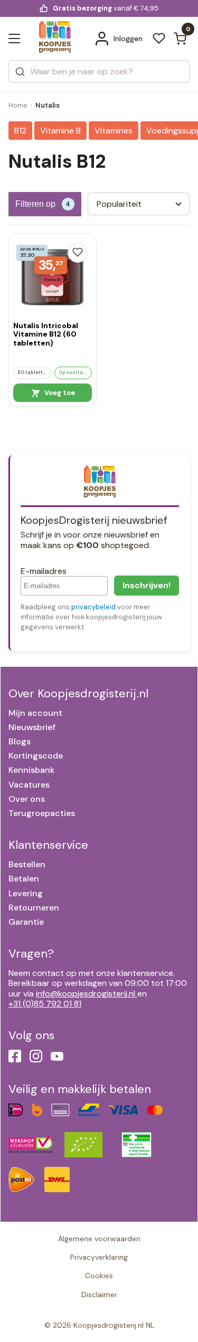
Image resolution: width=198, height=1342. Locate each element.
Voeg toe (59, 392)
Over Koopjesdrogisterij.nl (78, 693)
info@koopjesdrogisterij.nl (85, 993)
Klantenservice (48, 844)
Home (17, 105)
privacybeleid (93, 606)
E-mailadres (44, 571)
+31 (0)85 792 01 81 (44, 1003)
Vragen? (31, 953)
